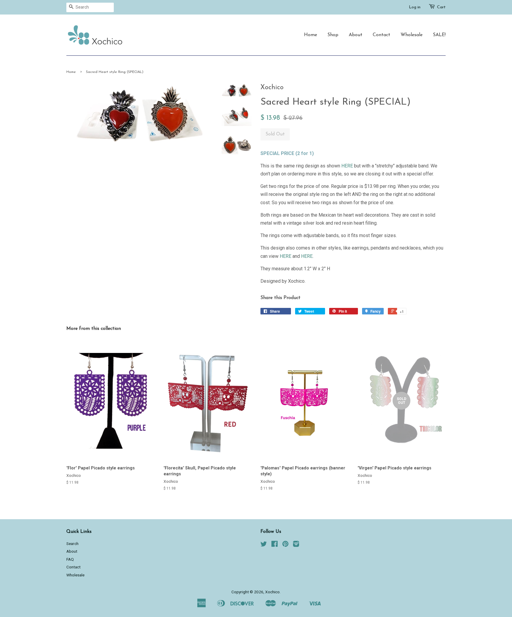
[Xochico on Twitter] (263, 545)
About (355, 35)
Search (72, 543)
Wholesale (412, 35)
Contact (381, 35)
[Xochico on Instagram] (296, 545)
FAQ (70, 559)
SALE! (439, 35)
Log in (414, 7)
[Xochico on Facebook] (274, 545)
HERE (347, 166)
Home (310, 35)
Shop (332, 35)
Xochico (272, 591)
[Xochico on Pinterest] (285, 545)
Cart (441, 7)
